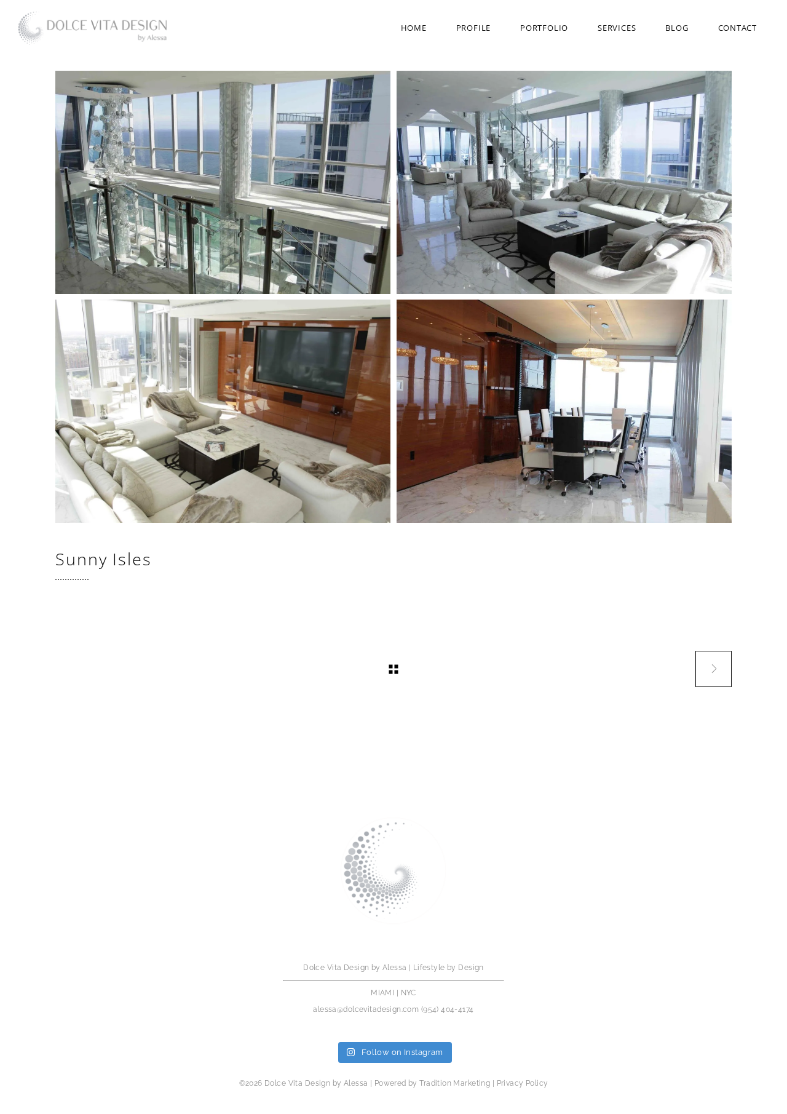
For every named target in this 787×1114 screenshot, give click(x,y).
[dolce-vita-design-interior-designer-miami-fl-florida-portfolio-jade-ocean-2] (222, 182)
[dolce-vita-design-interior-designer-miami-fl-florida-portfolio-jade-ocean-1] (564, 411)
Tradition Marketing (454, 1083)
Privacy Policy (522, 1083)
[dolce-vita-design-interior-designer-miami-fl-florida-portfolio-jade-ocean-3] (564, 182)
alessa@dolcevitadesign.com (366, 1009)
